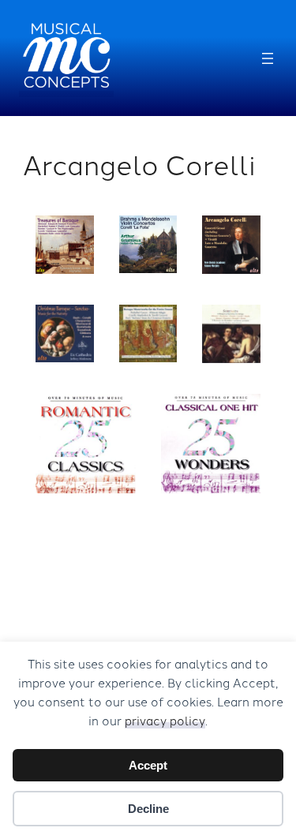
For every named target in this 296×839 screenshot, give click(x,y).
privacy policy (165, 720)
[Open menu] (267, 58)
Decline (148, 808)
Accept (148, 765)
